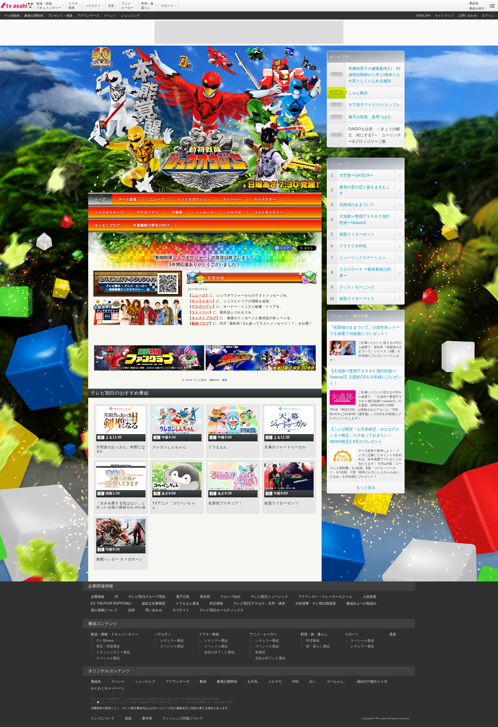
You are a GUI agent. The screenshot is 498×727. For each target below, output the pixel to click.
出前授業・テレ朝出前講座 (315, 603)
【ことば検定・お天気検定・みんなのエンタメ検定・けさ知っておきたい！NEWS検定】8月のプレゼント (365, 435)
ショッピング (130, 15)
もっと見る (366, 487)
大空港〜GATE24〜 (356, 175)
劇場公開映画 (33, 15)
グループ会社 (230, 597)
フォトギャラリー (268, 212)
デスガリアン (147, 212)
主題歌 (177, 212)
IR (116, 597)
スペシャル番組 (108, 658)
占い (312, 681)
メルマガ (234, 212)
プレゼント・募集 (60, 15)
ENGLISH (423, 15)
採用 (131, 610)
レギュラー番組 (172, 640)
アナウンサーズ (88, 15)
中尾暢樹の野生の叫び (151, 225)
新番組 (260, 652)
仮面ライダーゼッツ (356, 234)
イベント (110, 15)
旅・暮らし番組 (318, 646)
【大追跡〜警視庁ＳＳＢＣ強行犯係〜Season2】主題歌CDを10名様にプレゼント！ (365, 377)
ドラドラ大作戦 (352, 246)
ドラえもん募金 (187, 603)
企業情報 (97, 597)
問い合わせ (153, 610)
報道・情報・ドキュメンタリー (114, 634)
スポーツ (351, 634)
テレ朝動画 (12, 15)
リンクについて (102, 718)
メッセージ (205, 212)
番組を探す (477, 8)
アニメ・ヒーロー (263, 634)
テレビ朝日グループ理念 (146, 597)
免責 (128, 718)
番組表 (474, 3)
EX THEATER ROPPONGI (111, 603)
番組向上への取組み (361, 603)
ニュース (157, 199)
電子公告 (182, 597)
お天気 (252, 681)
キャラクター (265, 199)
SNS (295, 681)
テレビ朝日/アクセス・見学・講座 (259, 603)
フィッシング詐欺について (182, 718)
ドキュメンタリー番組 (113, 652)
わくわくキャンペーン (108, 688)
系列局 (205, 597)
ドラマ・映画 (209, 634)
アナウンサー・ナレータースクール (325, 597)
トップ (100, 199)
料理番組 (313, 640)
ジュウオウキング (109, 212)
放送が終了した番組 (219, 652)
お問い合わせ (467, 15)
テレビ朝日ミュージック (269, 597)
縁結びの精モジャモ (372, 681)
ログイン (488, 15)
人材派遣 (369, 597)
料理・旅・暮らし (314, 634)
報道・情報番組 (108, 646)
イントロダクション (193, 199)
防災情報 (216, 603)
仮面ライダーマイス (356, 298)
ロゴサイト (180, 610)
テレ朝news (105, 640)
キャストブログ (107, 225)
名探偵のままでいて (356, 204)
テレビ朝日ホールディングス (222, 610)
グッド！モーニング (356, 287)
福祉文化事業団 (153, 603)
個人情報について (104, 610)
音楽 (392, 634)
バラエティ (162, 634)
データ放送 (128, 199)
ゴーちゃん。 (336, 681)
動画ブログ (200, 323)
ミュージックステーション (362, 257)
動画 (203, 681)
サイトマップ (444, 15)
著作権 (147, 718)
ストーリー (232, 199)
